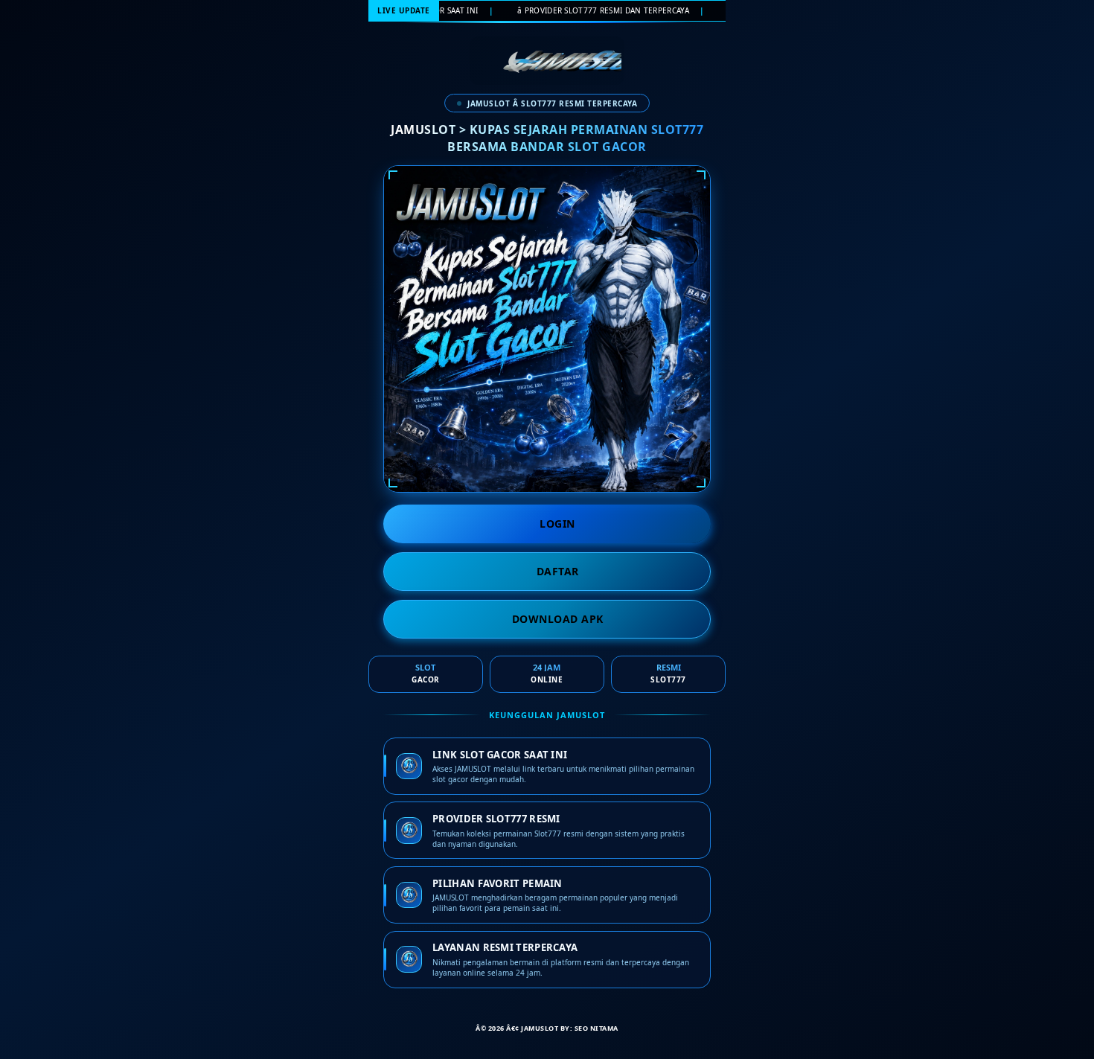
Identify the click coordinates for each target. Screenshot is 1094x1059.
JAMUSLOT (539, 1028)
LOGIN (557, 523)
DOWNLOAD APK (558, 619)
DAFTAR (558, 571)
